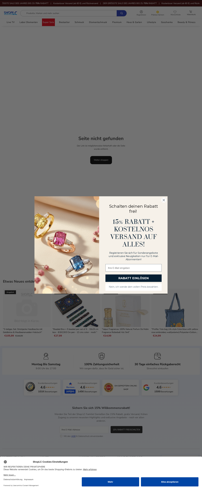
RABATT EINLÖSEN (133, 278)
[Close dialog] (163, 200)
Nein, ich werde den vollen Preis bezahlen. (133, 287)
